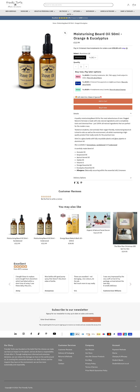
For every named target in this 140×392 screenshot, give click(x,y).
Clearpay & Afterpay (119, 356)
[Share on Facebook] (75, 183)
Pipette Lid (93, 58)
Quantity (77, 62)
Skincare (24, 11)
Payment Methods (119, 350)
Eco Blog (88, 360)
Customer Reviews (65, 350)
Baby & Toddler (127, 11)
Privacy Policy (90, 363)
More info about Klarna (94, 78)
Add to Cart (103, 101)
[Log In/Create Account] (128, 5)
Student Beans (117, 360)
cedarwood (113, 145)
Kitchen (76, 11)
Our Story (88, 353)
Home (54, 23)
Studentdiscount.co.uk (120, 363)
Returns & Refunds (65, 356)
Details (76, 114)
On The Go (63, 11)
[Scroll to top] (136, 386)
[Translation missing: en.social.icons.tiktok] (38, 334)
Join (91, 319)
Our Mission (89, 350)
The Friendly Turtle (25, 388)
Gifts (69, 14)
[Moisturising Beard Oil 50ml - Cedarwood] (44, 224)
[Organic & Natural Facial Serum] (98, 220)
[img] (71, 266)
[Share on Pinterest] (81, 183)
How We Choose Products (94, 356)
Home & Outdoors (107, 11)
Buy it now (103, 108)
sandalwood (100, 145)
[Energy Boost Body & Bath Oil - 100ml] (71, 224)
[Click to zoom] (65, 33)
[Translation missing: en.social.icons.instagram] (24, 334)
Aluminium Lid (80, 57)
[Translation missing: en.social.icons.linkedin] (15, 334)
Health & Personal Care (43, 11)
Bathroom (90, 11)
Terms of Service (91, 367)
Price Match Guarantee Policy (96, 370)
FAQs (60, 360)
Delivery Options (80, 178)
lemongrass (91, 145)
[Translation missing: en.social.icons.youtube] (54, 334)
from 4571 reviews (21, 269)
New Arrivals (11, 11)
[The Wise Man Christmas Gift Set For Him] (125, 228)
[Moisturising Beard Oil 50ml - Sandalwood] (18, 224)
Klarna (114, 353)
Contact (61, 363)
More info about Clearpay (118, 89)
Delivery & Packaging (66, 353)
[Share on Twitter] (78, 183)
